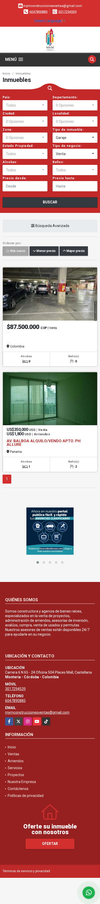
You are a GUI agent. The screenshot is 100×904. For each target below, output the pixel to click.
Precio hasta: (64, 178)
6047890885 (38, 12)
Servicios (15, 768)
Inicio (6, 73)
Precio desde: (15, 178)
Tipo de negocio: (67, 146)
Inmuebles (23, 73)
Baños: (58, 162)
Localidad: (61, 113)
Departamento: (65, 97)
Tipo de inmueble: (68, 129)
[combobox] (25, 105)
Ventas (13, 754)
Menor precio (45, 251)
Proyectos (16, 775)
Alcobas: (10, 162)
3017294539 (67, 12)
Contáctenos (18, 789)
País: (7, 97)
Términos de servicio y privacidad (26, 871)
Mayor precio (75, 251)
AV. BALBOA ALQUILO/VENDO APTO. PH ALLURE (44, 443)
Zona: (7, 129)
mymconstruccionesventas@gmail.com (37, 712)
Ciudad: (9, 113)
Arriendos (16, 761)
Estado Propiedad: (18, 146)
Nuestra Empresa (22, 782)
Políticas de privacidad (26, 796)
